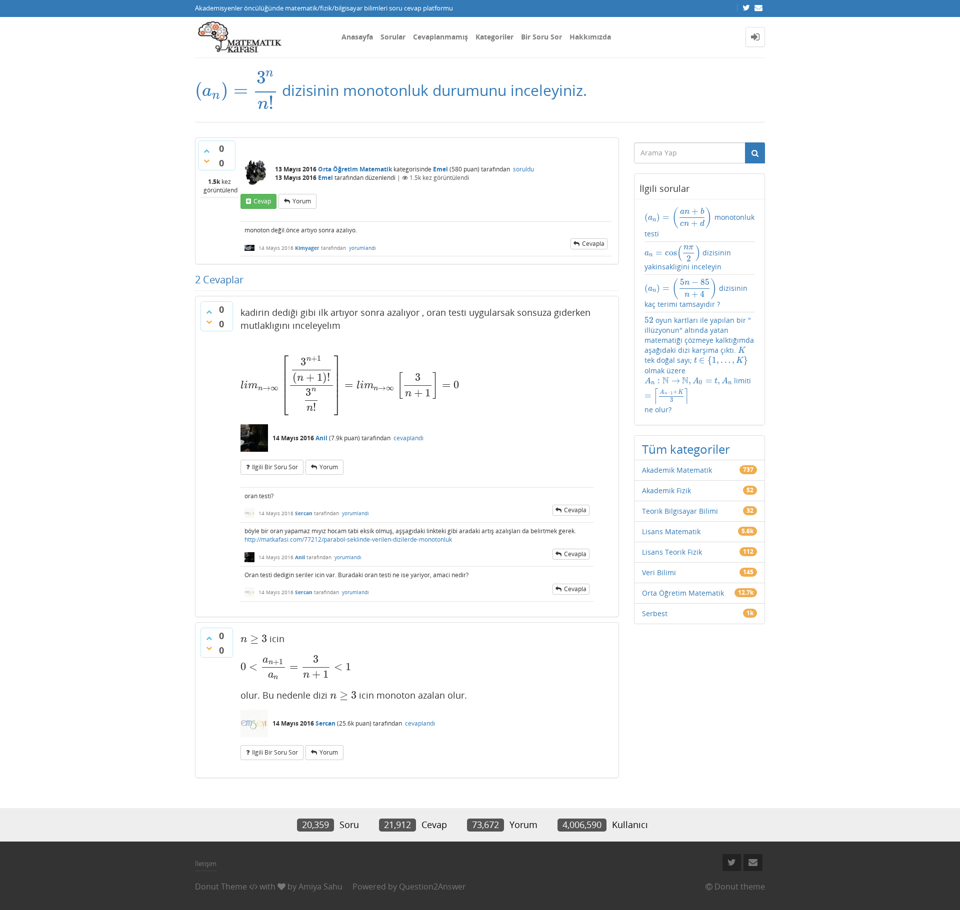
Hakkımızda (590, 36)
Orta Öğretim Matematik (355, 169)
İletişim (205, 863)
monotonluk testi (699, 222)
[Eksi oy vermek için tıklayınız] (206, 161)
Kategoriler (495, 36)
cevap (262, 201)
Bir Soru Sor (541, 36)
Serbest (655, 613)
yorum (301, 201)
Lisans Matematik (671, 531)
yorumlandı (362, 247)
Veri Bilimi (659, 572)
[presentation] (236, 90)
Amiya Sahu (320, 886)
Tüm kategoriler (686, 449)
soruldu (523, 169)
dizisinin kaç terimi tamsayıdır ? (696, 293)
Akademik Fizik (666, 490)
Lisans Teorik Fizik (672, 552)
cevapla (593, 243)
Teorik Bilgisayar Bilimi (680, 511)
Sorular (393, 36)
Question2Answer (432, 886)
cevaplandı (409, 438)
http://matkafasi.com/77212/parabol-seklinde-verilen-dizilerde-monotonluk (348, 539)
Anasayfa (357, 36)
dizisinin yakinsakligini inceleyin (687, 258)
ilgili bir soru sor (275, 467)
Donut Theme (221, 886)
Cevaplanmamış (440, 36)
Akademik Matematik (677, 470)
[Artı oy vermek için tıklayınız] (206, 151)
